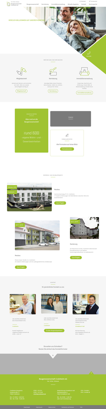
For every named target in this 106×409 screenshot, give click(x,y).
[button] (53, 356)
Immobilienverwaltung (58, 4)
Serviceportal (93, 4)
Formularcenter (94, 1)
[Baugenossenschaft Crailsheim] (14, 4)
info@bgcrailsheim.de (40, 394)
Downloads (83, 1)
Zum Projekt (60, 203)
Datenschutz (51, 407)
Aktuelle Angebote (73, 4)
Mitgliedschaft (21, 91)
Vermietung (45, 4)
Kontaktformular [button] (61, 349)
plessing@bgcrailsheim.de (82, 332)
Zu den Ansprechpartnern (54, 330)
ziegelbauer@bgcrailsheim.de (20, 332)
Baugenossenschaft (33, 4)
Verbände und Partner (68, 407)
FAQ (81, 407)
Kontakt (83, 4)
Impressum (39, 407)
